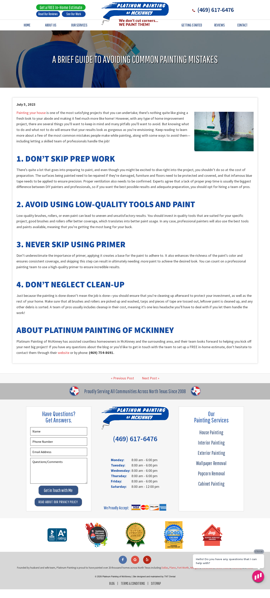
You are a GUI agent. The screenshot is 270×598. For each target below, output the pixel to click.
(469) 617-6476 (215, 10)
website (63, 352)
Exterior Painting (211, 453)
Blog (112, 583)
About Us (50, 25)
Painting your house (31, 112)
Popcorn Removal (211, 473)
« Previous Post (122, 378)
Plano (172, 567)
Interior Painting (211, 443)
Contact (242, 25)
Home (27, 25)
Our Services (79, 25)
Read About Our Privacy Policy (58, 502)
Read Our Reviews (48, 14)
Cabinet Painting (211, 484)
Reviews (219, 25)
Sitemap (156, 583)
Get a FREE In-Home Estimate (61, 7)
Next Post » (150, 378)
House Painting (211, 432)
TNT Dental (169, 576)
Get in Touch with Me (58, 490)
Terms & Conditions (133, 583)
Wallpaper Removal (211, 463)
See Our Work (73, 14)
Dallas (164, 567)
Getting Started (191, 25)
